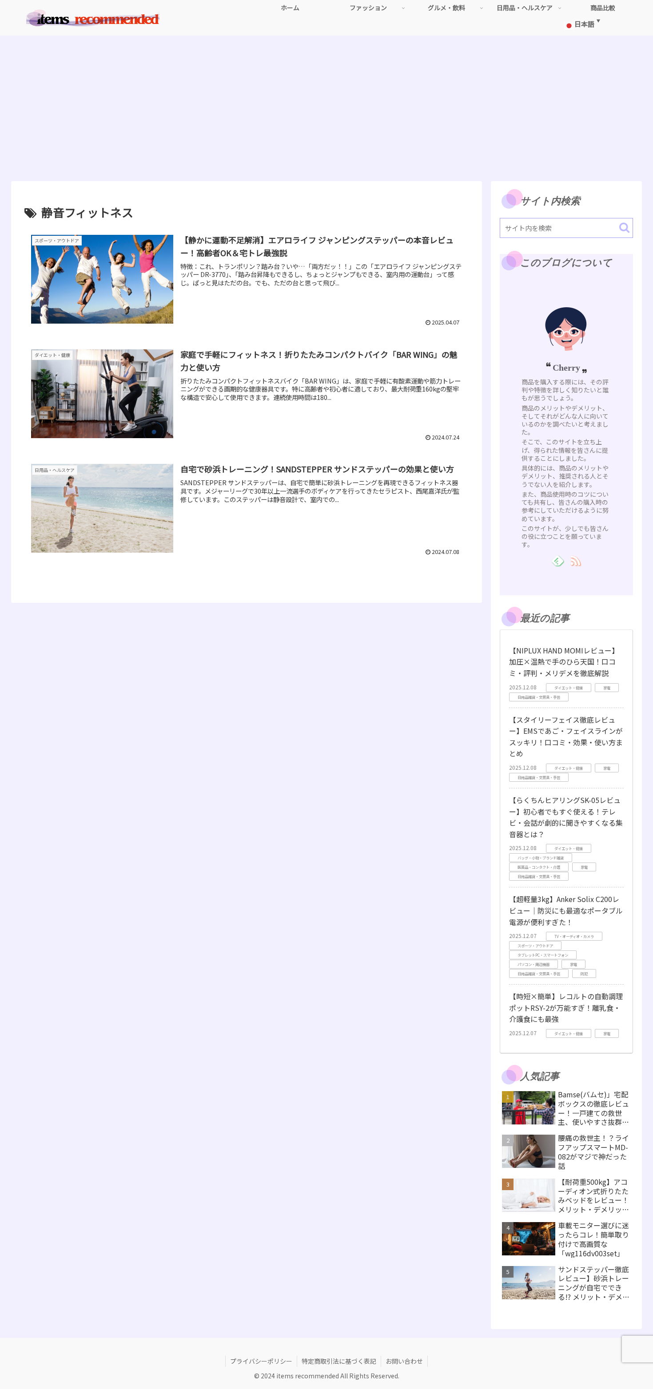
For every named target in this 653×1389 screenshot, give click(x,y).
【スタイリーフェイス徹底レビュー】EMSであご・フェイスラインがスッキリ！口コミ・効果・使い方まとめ (566, 736)
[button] (624, 227)
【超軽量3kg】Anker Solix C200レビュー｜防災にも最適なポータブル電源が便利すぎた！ (566, 910)
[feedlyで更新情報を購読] (557, 560)
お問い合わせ (404, 1361)
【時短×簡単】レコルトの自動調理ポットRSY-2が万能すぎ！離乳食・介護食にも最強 (566, 1007)
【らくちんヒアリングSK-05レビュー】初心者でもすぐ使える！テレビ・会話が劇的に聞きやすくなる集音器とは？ (566, 817)
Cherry (566, 367)
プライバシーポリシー (261, 1361)
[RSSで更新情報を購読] (575, 560)
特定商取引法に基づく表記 (339, 1361)
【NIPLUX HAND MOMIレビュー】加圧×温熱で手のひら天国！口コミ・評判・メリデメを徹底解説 (564, 661)
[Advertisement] (326, 108)
